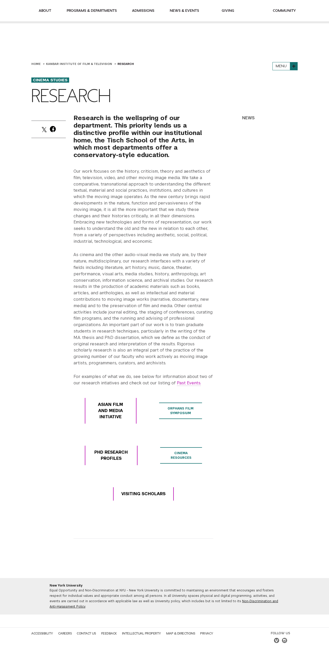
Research (125, 64)
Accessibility (42, 633)
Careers (65, 633)
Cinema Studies (50, 79)
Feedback (109, 633)
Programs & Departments (92, 11)
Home (36, 64)
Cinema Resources (181, 455)
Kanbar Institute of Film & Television (79, 64)
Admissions (143, 11)
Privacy (206, 633)
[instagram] (284, 641)
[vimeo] (276, 641)
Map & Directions (180, 633)
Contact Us (86, 633)
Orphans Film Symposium (181, 410)
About (45, 11)
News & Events (184, 11)
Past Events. (189, 383)
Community (284, 11)
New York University (66, 585)
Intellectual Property (141, 633)
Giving (228, 11)
